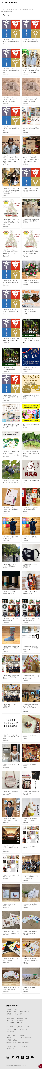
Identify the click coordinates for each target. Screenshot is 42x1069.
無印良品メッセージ (12, 1038)
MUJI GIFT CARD (11, 1029)
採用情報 (22, 1035)
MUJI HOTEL (21, 1022)
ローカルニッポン (11, 1011)
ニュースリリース (11, 1035)
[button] (2, 2)
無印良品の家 (10, 1018)
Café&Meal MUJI (22, 1018)
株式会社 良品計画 (12, 1040)
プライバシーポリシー (13, 1046)
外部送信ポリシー (27, 1046)
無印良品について (26, 1038)
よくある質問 (18, 1014)
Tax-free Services (11, 1031)
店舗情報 (9, 1009)
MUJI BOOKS (10, 1022)
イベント (17, 1009)
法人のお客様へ (24, 1029)
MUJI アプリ (10, 1027)
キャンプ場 (10, 1020)
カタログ (19, 1027)
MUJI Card (28, 1027)
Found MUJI (19, 1020)
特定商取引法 (10, 1048)
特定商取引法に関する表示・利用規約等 (18, 1042)
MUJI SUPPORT (24, 1011)
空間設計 (9, 1014)
